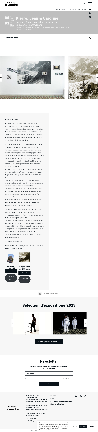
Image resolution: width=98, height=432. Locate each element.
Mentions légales (57, 404)
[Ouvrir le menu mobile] (90, 3)
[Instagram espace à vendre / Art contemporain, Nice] (90, 13)
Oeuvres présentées (50, 293)
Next (97, 78)
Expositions (71, 9)
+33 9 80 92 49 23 (31, 419)
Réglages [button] (75, 426)
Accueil (65, 9)
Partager (90, 38)
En (84, 4)
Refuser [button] (92, 426)
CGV (52, 399)
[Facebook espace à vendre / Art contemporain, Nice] (90, 9)
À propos (54, 407)
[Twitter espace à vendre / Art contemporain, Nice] (90, 17)
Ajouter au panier (11, 278)
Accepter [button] (83, 426)
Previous (1, 78)
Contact (53, 396)
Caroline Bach (12, 38)
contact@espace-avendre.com (35, 421)
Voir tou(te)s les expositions (49, 342)
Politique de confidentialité (61, 401)
